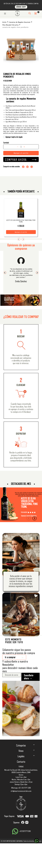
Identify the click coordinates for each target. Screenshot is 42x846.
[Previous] (19, 239)
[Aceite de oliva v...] (21, 214)
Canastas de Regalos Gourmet (19, 22)
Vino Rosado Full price (10, 25)
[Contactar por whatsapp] (36, 840)
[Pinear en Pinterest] (27, 167)
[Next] (23, 239)
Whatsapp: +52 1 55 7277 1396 (21, 788)
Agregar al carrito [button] (21, 232)
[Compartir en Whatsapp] (31, 167)
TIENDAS (21, 767)
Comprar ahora (16, 159)
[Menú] (5, 13)
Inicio (4, 22)
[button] (35, 13)
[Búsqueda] (29, 13)
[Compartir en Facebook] (23, 167)
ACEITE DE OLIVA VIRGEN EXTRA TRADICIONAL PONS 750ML (20, 221)
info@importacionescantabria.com (21, 791)
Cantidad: (6, 143)
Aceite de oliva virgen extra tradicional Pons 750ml (29, 502)
